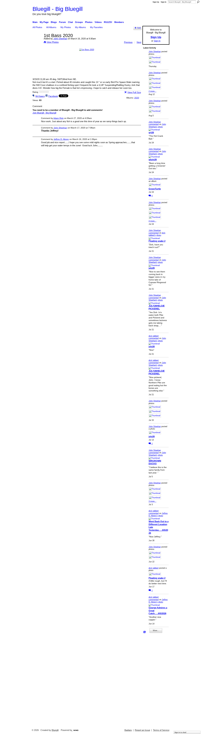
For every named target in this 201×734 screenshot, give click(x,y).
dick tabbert (154, 336)
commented (154, 124)
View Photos (53, 42)
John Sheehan (60, 38)
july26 (152, 268)
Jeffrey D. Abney (61, 139)
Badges (128, 730)
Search (198, 2)
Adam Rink (58, 118)
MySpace (40, 96)
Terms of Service (161, 730)
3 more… (152, 501)
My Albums (80, 27)
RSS (144, 632)
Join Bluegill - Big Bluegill (44, 113)
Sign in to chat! (180, 732)
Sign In (163, 2)
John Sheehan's (157, 125)
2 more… (152, 91)
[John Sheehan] (37, 41)
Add (139, 28)
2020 (136, 98)
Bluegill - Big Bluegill (58, 9)
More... (156, 630)
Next (139, 42)
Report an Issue (142, 730)
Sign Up (156, 2)
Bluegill (55, 730)
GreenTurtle (155, 189)
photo (160, 127)
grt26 (151, 132)
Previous (128, 42)
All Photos (37, 27)
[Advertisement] (152, 680)
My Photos (65, 27)
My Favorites (96, 27)
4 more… (152, 221)
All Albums (51, 27)
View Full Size (134, 92)
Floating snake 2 (157, 241)
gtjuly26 (153, 159)
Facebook (53, 96)
